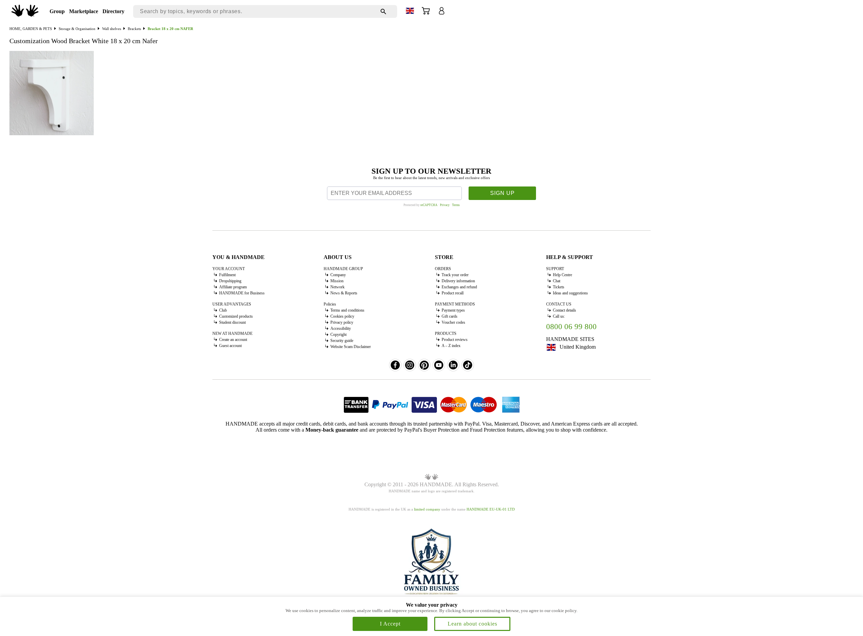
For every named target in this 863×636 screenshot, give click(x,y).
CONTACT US (558, 304)
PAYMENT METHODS (455, 304)
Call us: (559, 316)
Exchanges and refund (459, 287)
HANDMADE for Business (242, 293)
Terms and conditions (347, 310)
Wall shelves (111, 29)
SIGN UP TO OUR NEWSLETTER (431, 171)
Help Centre (562, 275)
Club (223, 310)
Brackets (134, 29)
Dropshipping (230, 281)
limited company (427, 509)
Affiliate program (233, 287)
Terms (456, 205)
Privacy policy (341, 322)
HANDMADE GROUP (343, 269)
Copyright (338, 335)
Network (337, 287)
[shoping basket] (426, 13)
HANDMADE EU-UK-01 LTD (491, 509)
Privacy (445, 205)
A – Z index (451, 346)
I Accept (390, 624)
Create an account (233, 340)
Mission (337, 281)
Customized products (236, 316)
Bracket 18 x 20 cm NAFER (170, 29)
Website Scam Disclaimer (350, 347)
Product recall (453, 293)
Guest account (230, 346)
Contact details (564, 310)
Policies (330, 304)
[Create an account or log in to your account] (442, 13)
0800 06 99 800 (571, 326)
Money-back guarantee (331, 430)
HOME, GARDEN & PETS (30, 29)
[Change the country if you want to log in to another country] (410, 12)
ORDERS (443, 269)
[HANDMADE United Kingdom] (24, 15)
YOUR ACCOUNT (228, 269)
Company (338, 275)
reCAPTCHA (429, 205)
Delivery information (458, 281)
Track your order (455, 275)
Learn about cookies (472, 624)
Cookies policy (342, 316)
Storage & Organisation (77, 29)
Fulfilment (227, 275)
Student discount (232, 322)
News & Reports (343, 293)
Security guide (341, 341)
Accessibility (340, 328)
